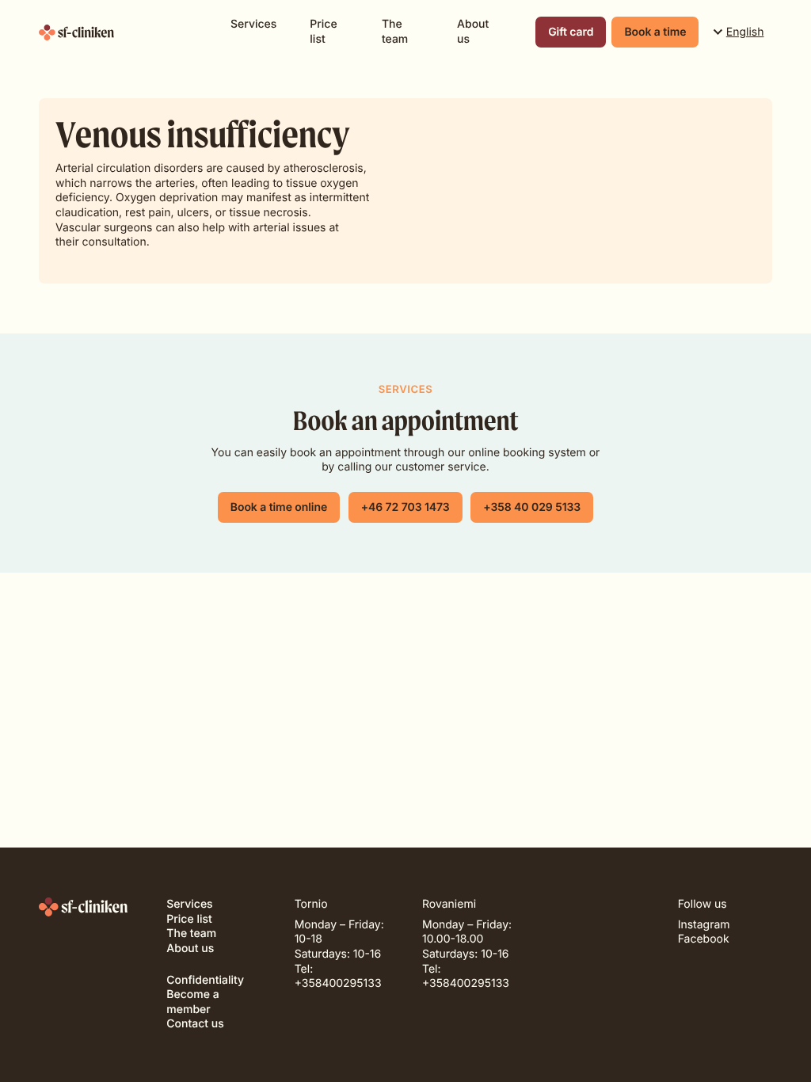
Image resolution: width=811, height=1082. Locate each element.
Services (253, 24)
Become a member (192, 1002)
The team (395, 31)
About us (473, 31)
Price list (323, 31)
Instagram (704, 925)
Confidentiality (205, 980)
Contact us (194, 1024)
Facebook (703, 939)
